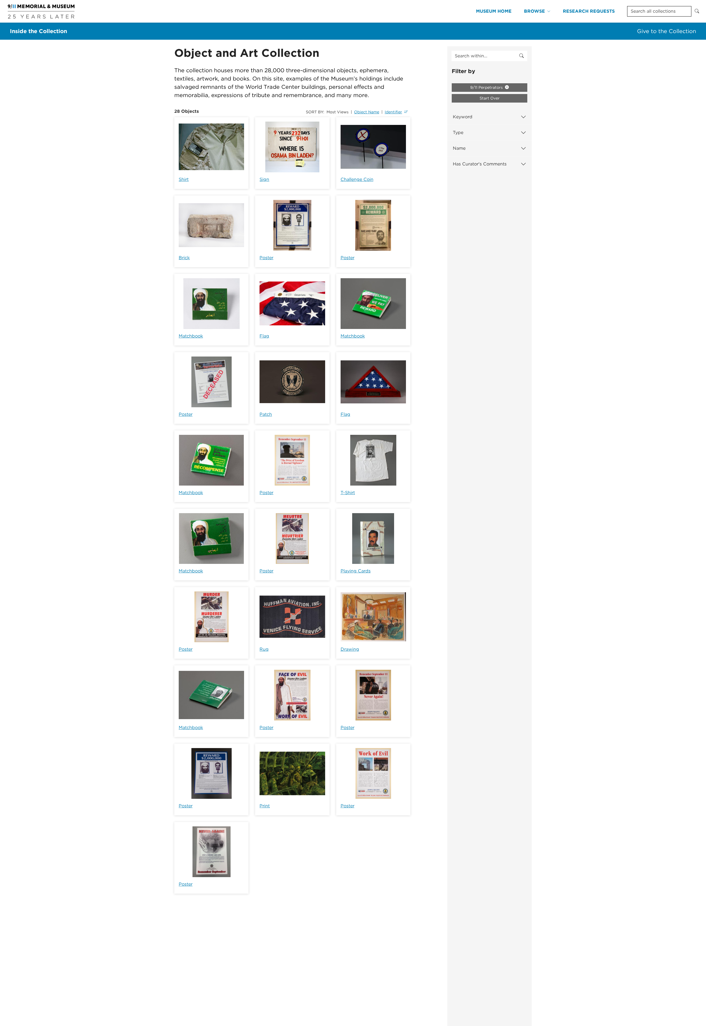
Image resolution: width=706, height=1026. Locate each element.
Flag (264, 336)
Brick (184, 257)
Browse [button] (534, 11)
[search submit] (521, 56)
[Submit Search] (697, 11)
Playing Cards (356, 571)
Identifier (393, 112)
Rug (264, 649)
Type (458, 132)
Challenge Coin (357, 179)
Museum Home (494, 11)
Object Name (366, 112)
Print (265, 805)
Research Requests (589, 11)
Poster (266, 257)
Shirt (184, 179)
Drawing (350, 649)
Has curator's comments (480, 164)
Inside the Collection (38, 31)
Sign (264, 179)
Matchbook (191, 336)
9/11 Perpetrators (487, 87)
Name (459, 148)
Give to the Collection (666, 31)
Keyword (462, 116)
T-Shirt (348, 492)
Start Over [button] (490, 98)
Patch (266, 414)
